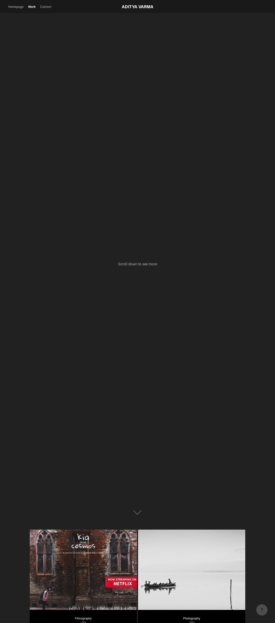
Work (32, 6)
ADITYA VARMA (137, 6)
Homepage (16, 6)
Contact (45, 6)
